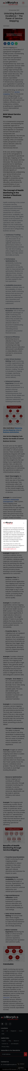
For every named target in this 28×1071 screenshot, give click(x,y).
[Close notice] (24, 523)
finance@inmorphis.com (9, 549)
